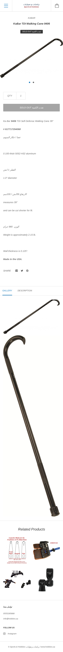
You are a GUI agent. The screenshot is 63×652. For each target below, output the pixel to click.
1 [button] (29, 82)
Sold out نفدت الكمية (31, 107)
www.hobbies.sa (48, 647)
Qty (9, 95)
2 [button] (33, 82)
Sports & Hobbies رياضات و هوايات (24, 647)
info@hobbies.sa (10, 619)
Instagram (12, 634)
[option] (31, 58)
